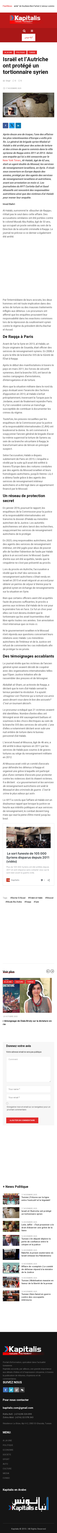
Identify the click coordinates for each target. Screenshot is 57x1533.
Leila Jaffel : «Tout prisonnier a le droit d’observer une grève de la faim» (37, 1227)
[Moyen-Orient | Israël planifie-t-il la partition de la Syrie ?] (28, 995)
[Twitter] (12, 125)
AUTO (5, 1463)
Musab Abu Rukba (14, 901)
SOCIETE (7, 1454)
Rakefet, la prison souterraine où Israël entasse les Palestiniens (37, 1254)
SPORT (6, 1459)
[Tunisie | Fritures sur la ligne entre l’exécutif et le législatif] (11, 1198)
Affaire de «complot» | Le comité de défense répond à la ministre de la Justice (37, 1269)
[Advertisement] (28, 269)
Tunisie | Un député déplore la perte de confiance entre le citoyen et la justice (36, 1241)
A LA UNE (8, 52)
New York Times (12, 160)
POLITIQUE (20, 52)
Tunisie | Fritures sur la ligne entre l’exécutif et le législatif (35, 1199)
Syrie (37, 901)
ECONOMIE (8, 1449)
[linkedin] (18, 125)
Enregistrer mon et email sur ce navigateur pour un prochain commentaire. (28, 1108)
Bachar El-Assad (18, 897)
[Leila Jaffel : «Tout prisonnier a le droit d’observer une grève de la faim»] (11, 1226)
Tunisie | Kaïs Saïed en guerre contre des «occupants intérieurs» (36, 1297)
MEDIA (6, 1473)
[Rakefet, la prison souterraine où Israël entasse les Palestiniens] (11, 1254)
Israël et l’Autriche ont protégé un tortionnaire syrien (36, 1212)
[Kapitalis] (28, 19)
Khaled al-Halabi (35, 897)
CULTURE (7, 1468)
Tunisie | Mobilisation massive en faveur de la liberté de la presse (37, 1282)
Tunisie (32, 52)
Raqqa (28, 901)
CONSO (6, 1478)
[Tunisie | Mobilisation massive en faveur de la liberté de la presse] (11, 1282)
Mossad (49, 897)
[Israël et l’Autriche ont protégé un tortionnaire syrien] (28, 104)
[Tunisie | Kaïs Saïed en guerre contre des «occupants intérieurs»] (11, 1295)
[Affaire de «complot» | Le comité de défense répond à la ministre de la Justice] (11, 1268)
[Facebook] (5, 125)
